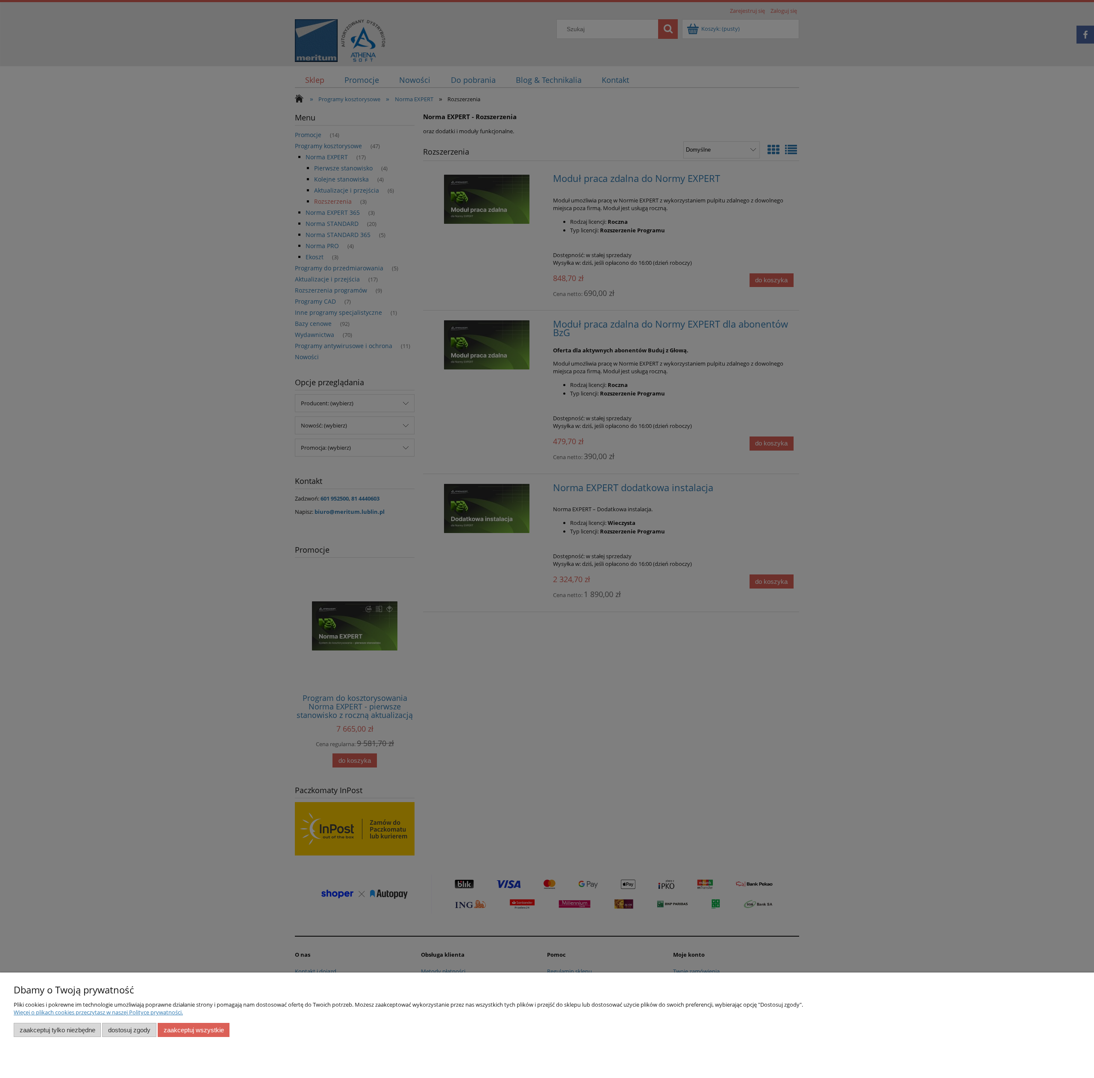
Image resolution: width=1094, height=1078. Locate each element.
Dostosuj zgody (129, 1030)
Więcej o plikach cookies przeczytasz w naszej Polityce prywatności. (98, 1012)
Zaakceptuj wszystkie (194, 1030)
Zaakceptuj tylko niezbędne (57, 1030)
